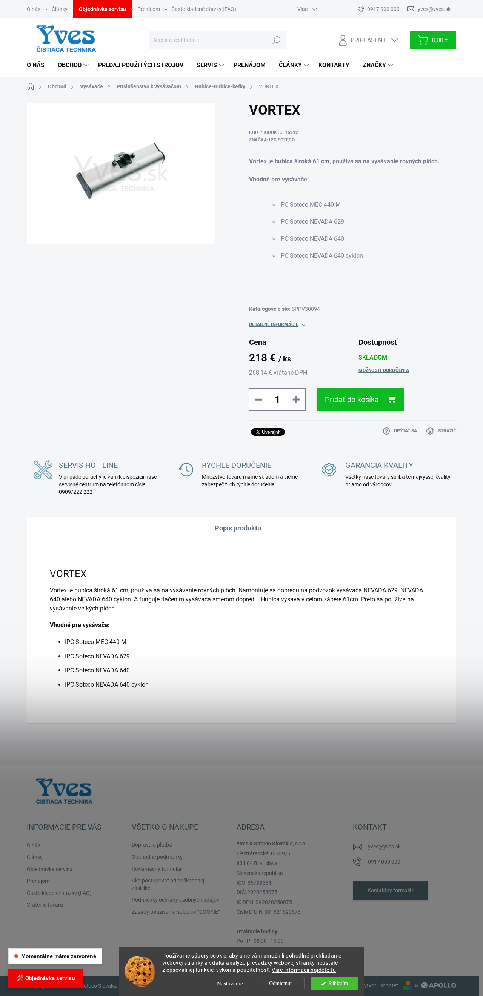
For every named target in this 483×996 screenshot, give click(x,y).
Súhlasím (338, 983)
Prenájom (148, 9)
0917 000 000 (384, 862)
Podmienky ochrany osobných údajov (175, 900)
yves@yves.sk (384, 847)
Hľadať (276, 40)
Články (60, 9)
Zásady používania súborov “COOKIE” (176, 912)
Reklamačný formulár (157, 869)
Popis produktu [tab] (238, 528)
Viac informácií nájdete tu (304, 970)
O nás (33, 9)
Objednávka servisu (102, 9)
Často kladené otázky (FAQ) (203, 9)
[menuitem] (38, 65)
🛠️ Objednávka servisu (46, 978)
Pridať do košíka (352, 399)
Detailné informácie (273, 324)
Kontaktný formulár (391, 890)
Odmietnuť (280, 983)
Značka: (272, 140)
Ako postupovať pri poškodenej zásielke (168, 884)
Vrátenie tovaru (45, 905)
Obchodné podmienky (157, 857)
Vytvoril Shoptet (379, 985)
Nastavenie (230, 984)
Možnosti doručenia (383, 370)
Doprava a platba (152, 845)
